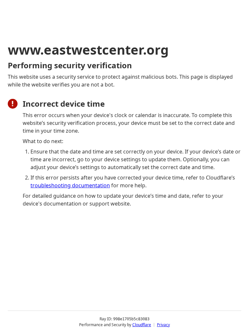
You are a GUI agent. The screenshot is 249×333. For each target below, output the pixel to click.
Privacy (163, 324)
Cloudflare (141, 324)
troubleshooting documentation (70, 185)
